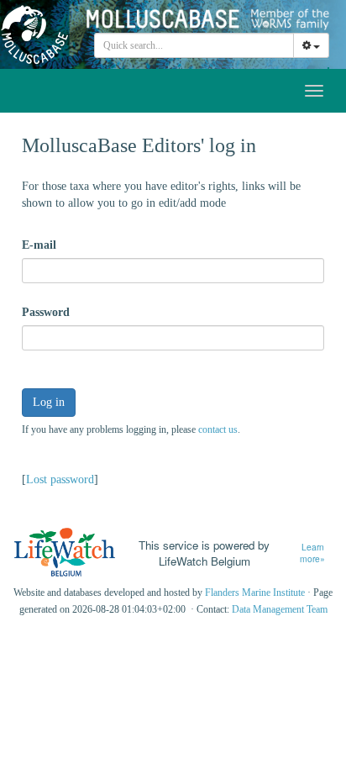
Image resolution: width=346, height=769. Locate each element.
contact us (218, 429)
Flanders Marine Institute (255, 592)
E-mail (39, 245)
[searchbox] (194, 45)
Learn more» (312, 553)
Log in (49, 402)
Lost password (60, 479)
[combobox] (194, 45)
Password (46, 312)
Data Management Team (280, 609)
